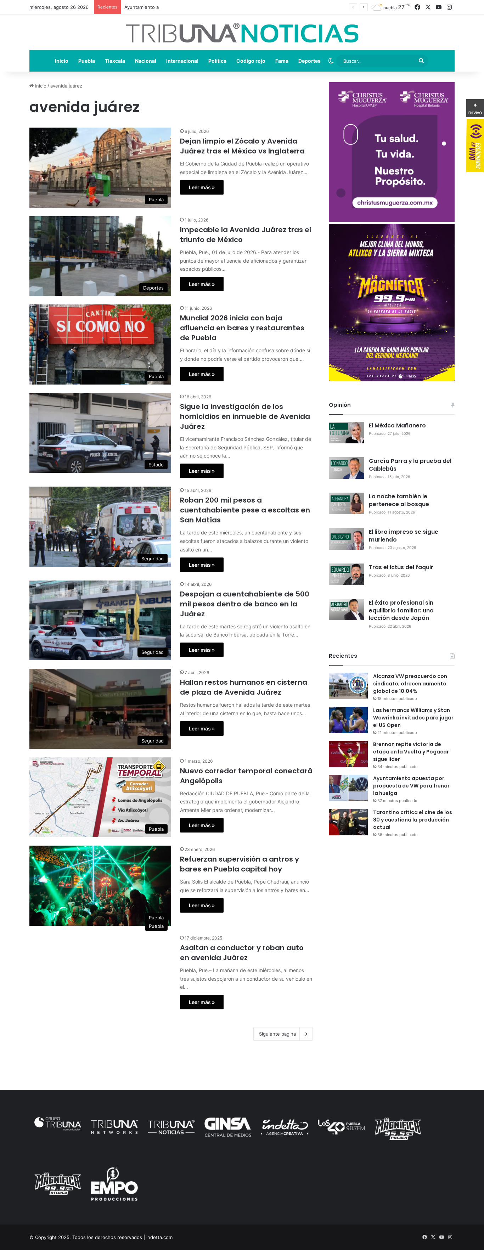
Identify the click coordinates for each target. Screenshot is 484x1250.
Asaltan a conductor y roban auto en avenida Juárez (242, 953)
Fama (281, 61)
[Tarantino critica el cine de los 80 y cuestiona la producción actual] (348, 822)
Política (217, 61)
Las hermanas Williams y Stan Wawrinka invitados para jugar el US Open (413, 718)
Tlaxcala (115, 61)
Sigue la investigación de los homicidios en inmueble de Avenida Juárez (245, 416)
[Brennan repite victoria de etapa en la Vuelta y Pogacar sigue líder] (348, 754)
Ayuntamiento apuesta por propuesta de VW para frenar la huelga (197, 7)
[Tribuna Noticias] (241, 32)
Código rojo (250, 61)
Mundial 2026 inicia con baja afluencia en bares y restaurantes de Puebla (242, 328)
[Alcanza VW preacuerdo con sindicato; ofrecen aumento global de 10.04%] (348, 686)
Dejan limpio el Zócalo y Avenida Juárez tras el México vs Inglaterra (242, 146)
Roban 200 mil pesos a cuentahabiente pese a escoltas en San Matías (245, 510)
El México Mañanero (397, 425)
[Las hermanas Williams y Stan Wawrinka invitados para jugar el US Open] (348, 720)
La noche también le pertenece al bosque (399, 500)
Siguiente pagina (277, 1034)
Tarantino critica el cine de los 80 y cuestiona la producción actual (412, 820)
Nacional (145, 61)
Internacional (182, 61)
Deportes (309, 61)
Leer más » (202, 187)
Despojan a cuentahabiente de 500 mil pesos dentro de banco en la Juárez (244, 604)
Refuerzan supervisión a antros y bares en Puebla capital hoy (239, 864)
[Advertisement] (392, 905)
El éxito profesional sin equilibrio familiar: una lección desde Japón (401, 610)
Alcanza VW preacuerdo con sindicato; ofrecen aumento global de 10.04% (410, 684)
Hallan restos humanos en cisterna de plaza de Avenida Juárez (243, 687)
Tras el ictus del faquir (401, 567)
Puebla (86, 61)
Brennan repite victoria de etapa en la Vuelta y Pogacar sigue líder (411, 752)
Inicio (61, 61)
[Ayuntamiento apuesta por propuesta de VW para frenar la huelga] (348, 788)
